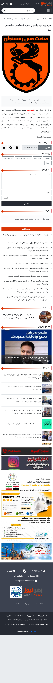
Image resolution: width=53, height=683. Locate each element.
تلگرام (9, 571)
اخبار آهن (37, 158)
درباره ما (26, 604)
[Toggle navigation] (48, 10)
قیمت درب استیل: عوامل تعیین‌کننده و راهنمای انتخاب (28, 276)
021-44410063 (37, 571)
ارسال (26, 203)
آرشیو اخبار (14, 604)
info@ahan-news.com (25, 581)
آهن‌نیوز (47, 158)
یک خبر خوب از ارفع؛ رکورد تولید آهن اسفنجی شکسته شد (28, 243)
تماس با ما (38, 604)
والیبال (48, 163)
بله (20, 571)
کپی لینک (44, 147)
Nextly (33, 631)
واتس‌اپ (17, 576)
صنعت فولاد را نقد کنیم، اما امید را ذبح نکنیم (32, 263)
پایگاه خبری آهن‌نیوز (23, 158)
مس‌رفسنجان (8, 158)
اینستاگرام (32, 576)
